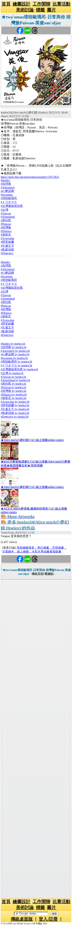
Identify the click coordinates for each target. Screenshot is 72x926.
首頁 (6, 3)
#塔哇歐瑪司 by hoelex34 (16, 361)
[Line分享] (27, 30)
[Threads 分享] (34, 30)
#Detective (7, 253)
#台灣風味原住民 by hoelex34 (19, 369)
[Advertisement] (36, 739)
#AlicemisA (8, 187)
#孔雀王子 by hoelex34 (15, 409)
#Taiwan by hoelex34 (13, 376)
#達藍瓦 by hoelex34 (13, 398)
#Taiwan (6, 213)
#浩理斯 (6, 183)
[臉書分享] (20, 30)
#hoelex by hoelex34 (13, 343)
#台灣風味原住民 (12, 205)
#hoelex (5, 180)
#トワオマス (9, 202)
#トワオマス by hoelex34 (16, 365)
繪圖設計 (21, 3)
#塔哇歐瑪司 (9, 198)
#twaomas (7, 194)
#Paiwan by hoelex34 (13, 387)
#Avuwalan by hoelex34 (15, 401)
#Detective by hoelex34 (14, 416)
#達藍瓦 (6, 234)
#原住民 (6, 220)
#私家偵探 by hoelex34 (15, 413)
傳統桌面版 (22, 919)
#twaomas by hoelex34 (14, 358)
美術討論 (25, 9)
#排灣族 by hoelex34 (13, 390)
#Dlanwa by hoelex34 (14, 394)
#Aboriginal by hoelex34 (15, 380)
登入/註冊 (48, 919)
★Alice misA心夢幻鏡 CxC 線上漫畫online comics (32, 440)
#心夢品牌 (7, 191)
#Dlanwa (6, 231)
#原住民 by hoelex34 (13, 383)
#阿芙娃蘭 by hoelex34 (15, 405)
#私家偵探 (7, 249)
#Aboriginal (8, 216)
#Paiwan (6, 224)
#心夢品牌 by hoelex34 (15, 354)
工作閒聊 (41, 3)
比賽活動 (61, 3)
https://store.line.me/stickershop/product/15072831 (30, 177)
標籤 (40, 9)
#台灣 (4, 209)
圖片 (51, 9)
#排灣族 (6, 227)
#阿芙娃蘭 (7, 241)
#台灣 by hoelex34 (12, 373)
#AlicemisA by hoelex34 (15, 350)
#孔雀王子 (7, 245)
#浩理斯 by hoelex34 (13, 347)
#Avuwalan (7, 238)
